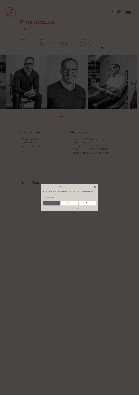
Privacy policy (60, 208)
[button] (95, 187)
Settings (87, 203)
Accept (52, 203)
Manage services (49, 197)
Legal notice (79, 208)
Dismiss (69, 203)
